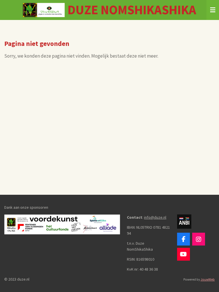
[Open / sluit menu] (212, 10)
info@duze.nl (155, 217)
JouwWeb (207, 279)
